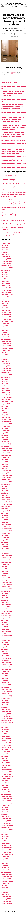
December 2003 (6, 847)
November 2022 (6, 343)
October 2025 (6, 265)
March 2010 (5, 682)
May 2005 (4, 812)
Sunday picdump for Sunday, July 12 (13, 167)
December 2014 (6, 555)
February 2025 (6, 283)
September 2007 (7, 749)
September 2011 (6, 642)
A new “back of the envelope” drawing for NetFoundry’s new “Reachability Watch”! (13, 202)
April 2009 (4, 707)
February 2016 (6, 524)
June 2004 (5, 836)
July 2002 (4, 885)
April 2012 (4, 627)
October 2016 (5, 506)
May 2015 (4, 544)
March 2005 (5, 816)
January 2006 (6, 794)
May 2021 (4, 384)
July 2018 (4, 459)
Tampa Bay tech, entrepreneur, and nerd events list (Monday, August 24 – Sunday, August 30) (13, 194)
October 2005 (6, 801)
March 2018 (5, 468)
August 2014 (5, 564)
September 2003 (7, 854)
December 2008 (6, 716)
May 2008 (4, 732)
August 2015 (5, 537)
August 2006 (5, 778)
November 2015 (6, 531)
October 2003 (6, 852)
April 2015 (4, 546)
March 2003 (5, 868)
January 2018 (5, 473)
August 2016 (5, 511)
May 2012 (4, 624)
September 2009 (7, 696)
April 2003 (4, 865)
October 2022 (6, 346)
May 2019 (4, 437)
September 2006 (7, 776)
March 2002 (5, 894)
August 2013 (5, 591)
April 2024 (4, 306)
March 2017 (5, 495)
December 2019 (6, 422)
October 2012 (5, 613)
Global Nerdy (8, 179)
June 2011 (4, 649)
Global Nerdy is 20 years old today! (13, 220)
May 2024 (4, 303)
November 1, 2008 (21, 34)
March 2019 (5, 442)
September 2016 (6, 508)
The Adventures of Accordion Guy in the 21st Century (14, 4)
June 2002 (5, 888)
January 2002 (6, 899)
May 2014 (4, 571)
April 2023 (4, 332)
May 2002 (4, 890)
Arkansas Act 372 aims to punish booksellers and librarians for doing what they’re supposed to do (13, 135)
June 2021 (4, 381)
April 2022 (4, 359)
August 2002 (5, 883)
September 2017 (6, 482)
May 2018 (4, 464)
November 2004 (7, 825)
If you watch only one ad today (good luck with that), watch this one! (12, 215)
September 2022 (7, 348)
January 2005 (6, 821)
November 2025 (6, 263)
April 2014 (4, 573)
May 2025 (4, 277)
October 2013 (5, 587)
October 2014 (6, 560)
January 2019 (5, 446)
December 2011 (6, 636)
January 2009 (6, 714)
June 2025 (4, 274)
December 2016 (6, 502)
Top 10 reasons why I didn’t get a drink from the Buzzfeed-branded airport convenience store (12, 151)
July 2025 (4, 272)
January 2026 (6, 259)
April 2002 (4, 892)
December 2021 (6, 368)
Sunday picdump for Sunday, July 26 (13, 157)
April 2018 (4, 466)
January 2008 (6, 740)
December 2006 (6, 769)
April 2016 (4, 520)
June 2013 (4, 595)
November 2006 (6, 772)
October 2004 (6, 827)
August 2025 (5, 270)
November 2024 (6, 290)
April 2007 (4, 760)
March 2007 (5, 763)
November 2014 (6, 558)
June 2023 (4, 328)
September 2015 (6, 535)
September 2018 (6, 455)
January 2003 (6, 872)
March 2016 (5, 522)
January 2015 (5, 553)
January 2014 (5, 580)
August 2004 (5, 832)
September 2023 (7, 321)
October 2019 (5, 426)
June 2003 (5, 861)
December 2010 (6, 662)
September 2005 (7, 803)
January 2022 (6, 366)
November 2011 (6, 638)
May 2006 (4, 785)
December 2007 (6, 743)
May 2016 (4, 517)
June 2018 (4, 462)
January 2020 (6, 419)
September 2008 (7, 723)
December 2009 (6, 689)
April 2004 (4, 841)
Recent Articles (9, 82)
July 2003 (4, 859)
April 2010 (4, 680)
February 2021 (6, 390)
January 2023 (6, 339)
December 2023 (6, 314)
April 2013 (4, 600)
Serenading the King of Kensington (13, 140)
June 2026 (4, 248)
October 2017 (5, 480)
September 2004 (7, 830)
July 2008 (4, 727)
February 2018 (6, 471)
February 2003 (6, 870)
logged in (13, 73)
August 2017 (5, 484)
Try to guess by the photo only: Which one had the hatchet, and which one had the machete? (12, 106)
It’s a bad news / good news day (12, 160)
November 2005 (6, 798)
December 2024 (6, 288)
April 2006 (4, 787)
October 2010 (6, 667)
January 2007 (6, 767)
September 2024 (7, 294)
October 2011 (5, 640)
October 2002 (6, 879)
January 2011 (5, 660)
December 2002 (6, 874)
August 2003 (5, 856)
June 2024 (5, 301)
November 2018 (6, 451)
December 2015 (6, 529)
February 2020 (6, 417)
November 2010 (6, 665)
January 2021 (5, 393)
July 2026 (4, 245)
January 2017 (5, 500)
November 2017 (6, 477)
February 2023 (6, 337)
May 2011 (4, 651)
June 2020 (5, 408)
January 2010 (5, 687)
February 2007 (6, 765)
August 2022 (5, 350)
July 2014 (4, 566)
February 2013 (6, 604)
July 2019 (4, 433)
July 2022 (4, 352)
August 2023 (5, 323)
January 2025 (6, 285)
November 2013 (6, 584)
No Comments (15, 36)
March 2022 (5, 361)
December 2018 (6, 448)
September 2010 (6, 669)
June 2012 (4, 622)
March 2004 (5, 843)
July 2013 (4, 593)
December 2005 (6, 796)
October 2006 (6, 774)
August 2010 (5, 671)
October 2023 (6, 319)
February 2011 (6, 658)
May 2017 (4, 491)
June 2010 (4, 676)
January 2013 (5, 607)
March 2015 (5, 549)
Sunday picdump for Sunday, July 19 (13, 164)
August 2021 (5, 377)
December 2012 (6, 609)
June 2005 (5, 810)
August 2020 (5, 404)
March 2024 (5, 308)
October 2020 (6, 399)
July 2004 (4, 834)
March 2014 (5, 575)
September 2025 (7, 268)
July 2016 (4, 513)
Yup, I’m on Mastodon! (8, 175)
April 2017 (4, 493)
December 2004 (6, 823)
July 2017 (4, 486)
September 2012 (6, 616)
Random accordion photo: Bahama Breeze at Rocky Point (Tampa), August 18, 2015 (13, 93)
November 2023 (6, 317)
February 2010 (6, 685)
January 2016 (5, 526)
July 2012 (4, 620)
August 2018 (5, 457)
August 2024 (5, 297)
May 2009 (4, 705)
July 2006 (4, 781)
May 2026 (4, 250)
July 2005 (4, 807)
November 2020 (6, 397)
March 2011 (5, 656)
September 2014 (6, 562)
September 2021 (6, 375)
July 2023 (4, 326)
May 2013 (4, 598)
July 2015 (4, 540)
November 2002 (6, 876)
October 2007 (6, 747)
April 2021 (4, 386)
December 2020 (6, 395)
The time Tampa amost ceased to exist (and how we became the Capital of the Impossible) (12, 120)
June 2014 (4, 569)
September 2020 (7, 401)
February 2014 (6, 578)
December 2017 (6, 475)
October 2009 (6, 694)
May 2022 (4, 357)
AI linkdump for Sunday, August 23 (13, 183)
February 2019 (6, 444)
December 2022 (6, 341)
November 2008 (7, 718)
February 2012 (6, 631)
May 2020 (4, 410)
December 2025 (6, 261)
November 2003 (6, 850)
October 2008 (6, 720)
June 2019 (4, 435)
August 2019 (5, 430)
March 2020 (5, 415)
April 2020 (4, 413)
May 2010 (4, 678)
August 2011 (5, 645)
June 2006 (5, 783)
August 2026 (5, 243)
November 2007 (6, 745)
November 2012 (6, 611)
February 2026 (6, 256)
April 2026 (4, 252)
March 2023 (5, 335)
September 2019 (6, 428)
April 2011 (4, 653)
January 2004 (6, 845)
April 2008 (4, 734)
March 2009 (5, 709)
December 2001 (6, 901)
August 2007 (5, 752)
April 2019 (4, 439)
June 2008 (5, 729)
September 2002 (7, 881)
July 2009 (4, 700)
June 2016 (4, 515)
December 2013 (6, 582)
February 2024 (6, 310)
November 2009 (6, 691)
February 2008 (6, 738)
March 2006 (5, 789)
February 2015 (6, 551)
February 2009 (6, 711)
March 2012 (5, 629)
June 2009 (5, 703)
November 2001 (6, 903)
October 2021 (5, 372)
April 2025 (4, 279)
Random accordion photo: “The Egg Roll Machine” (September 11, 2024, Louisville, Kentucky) (13, 127)
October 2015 (5, 533)
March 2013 (5, 602)
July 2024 (4, 299)
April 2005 (4, 814)
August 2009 (5, 698)
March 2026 (5, 254)
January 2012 (5, 633)
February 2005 (6, 818)
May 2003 (4, 863)
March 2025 (5, 281)
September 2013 (6, 589)
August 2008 (5, 725)
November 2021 (6, 370)
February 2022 (6, 364)
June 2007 (5, 756)
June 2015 (4, 542)
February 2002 (6, 897)
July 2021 (4, 379)
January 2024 (6, 312)
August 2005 (5, 805)
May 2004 (4, 839)
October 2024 (6, 292)
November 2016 (6, 504)
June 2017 (4, 488)
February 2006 (6, 792)
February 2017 (6, 497)
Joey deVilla (9, 34)
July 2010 (4, 674)
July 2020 (4, 406)
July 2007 (4, 754)
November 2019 (6, 424)
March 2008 (5, 736)
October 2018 (6, 453)
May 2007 (4, 758)
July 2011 (4, 647)
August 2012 (5, 618)
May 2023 (4, 330)
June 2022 (4, 355)
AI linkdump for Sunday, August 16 (13, 224)
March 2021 (5, 388)
